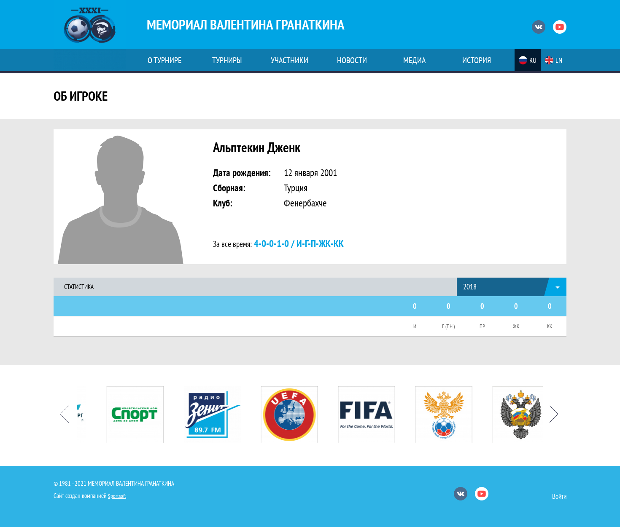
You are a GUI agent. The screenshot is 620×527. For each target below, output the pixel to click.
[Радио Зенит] (203, 414)
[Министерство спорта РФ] (512, 414)
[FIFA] (357, 414)
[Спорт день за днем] (126, 414)
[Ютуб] (559, 27)
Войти (559, 496)
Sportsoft (117, 496)
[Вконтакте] (538, 27)
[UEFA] (280, 414)
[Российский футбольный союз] (435, 414)
